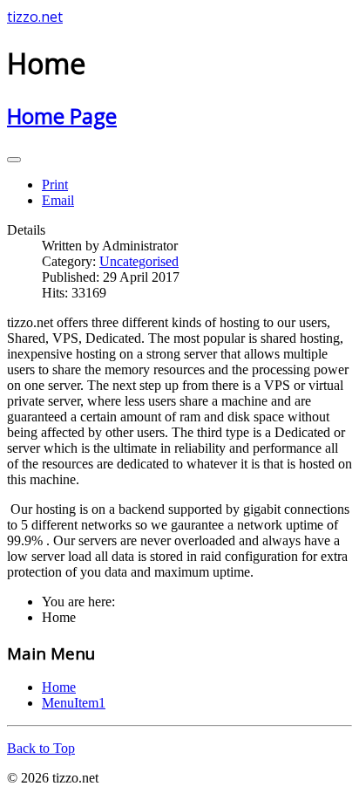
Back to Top (41, 748)
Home (59, 687)
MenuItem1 (73, 702)
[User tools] (14, 159)
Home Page (62, 115)
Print (55, 184)
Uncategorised (139, 261)
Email (58, 200)
